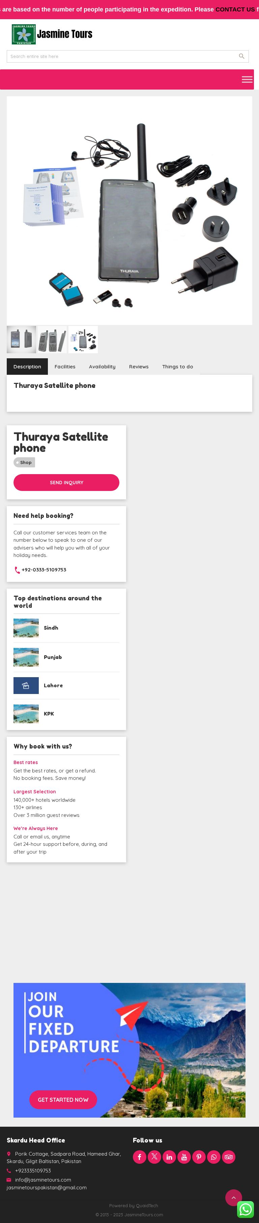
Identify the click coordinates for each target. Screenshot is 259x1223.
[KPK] (26, 713)
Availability (102, 366)
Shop (26, 462)
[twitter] (154, 1157)
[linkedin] (169, 1157)
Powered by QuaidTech (133, 1205)
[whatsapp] (214, 1157)
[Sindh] (26, 628)
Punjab (53, 657)
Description (27, 366)
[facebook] (139, 1157)
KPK (49, 713)
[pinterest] (199, 1157)
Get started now (63, 1099)
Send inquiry (66, 483)
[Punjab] (26, 657)
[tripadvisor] (228, 1157)
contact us (235, 9)
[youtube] (184, 1157)
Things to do (177, 366)
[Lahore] (26, 685)
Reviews (139, 366)
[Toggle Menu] (247, 79)
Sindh (51, 628)
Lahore (53, 685)
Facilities (65, 366)
